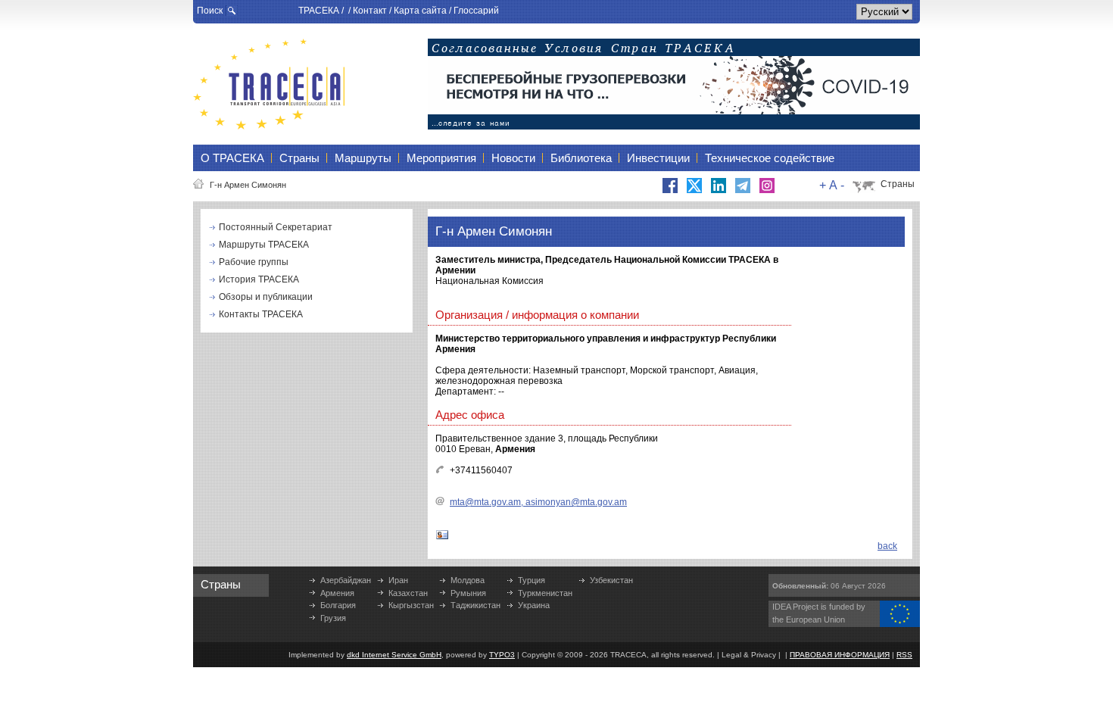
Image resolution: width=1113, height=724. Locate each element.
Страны (898, 184)
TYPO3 (502, 655)
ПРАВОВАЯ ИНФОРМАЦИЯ (840, 655)
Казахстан (408, 593)
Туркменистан (545, 593)
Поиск (210, 10)
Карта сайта (420, 10)
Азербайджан (345, 580)
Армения (337, 593)
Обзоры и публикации (266, 297)
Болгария (338, 605)
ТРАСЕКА (318, 10)
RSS (904, 655)
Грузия (333, 618)
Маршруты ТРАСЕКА (264, 244)
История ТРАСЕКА (259, 279)
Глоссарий (476, 10)
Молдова (467, 580)
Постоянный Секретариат (275, 227)
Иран (398, 580)
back (887, 546)
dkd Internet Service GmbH (394, 655)
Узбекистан (611, 580)
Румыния (468, 593)
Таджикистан (475, 605)
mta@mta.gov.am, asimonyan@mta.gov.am (538, 502)
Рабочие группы (253, 262)
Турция (531, 580)
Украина (534, 605)
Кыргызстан (411, 605)
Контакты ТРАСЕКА (261, 314)
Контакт (370, 10)
